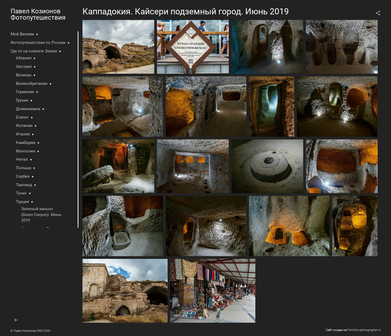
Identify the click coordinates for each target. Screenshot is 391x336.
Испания (24, 125)
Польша (23, 167)
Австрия (24, 66)
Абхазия (23, 58)
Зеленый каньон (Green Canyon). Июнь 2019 (41, 214)
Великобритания (31, 83)
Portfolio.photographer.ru (364, 330)
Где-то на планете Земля (34, 51)
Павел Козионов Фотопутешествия (38, 14)
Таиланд (24, 184)
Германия (25, 91)
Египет (22, 117)
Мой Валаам (22, 34)
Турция (22, 201)
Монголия (25, 151)
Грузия (22, 100)
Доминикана (28, 108)
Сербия (23, 176)
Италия (23, 134)
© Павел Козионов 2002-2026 (30, 331)
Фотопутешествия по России (38, 42)
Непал (22, 159)
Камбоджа (25, 142)
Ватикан (23, 75)
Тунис (21, 193)
